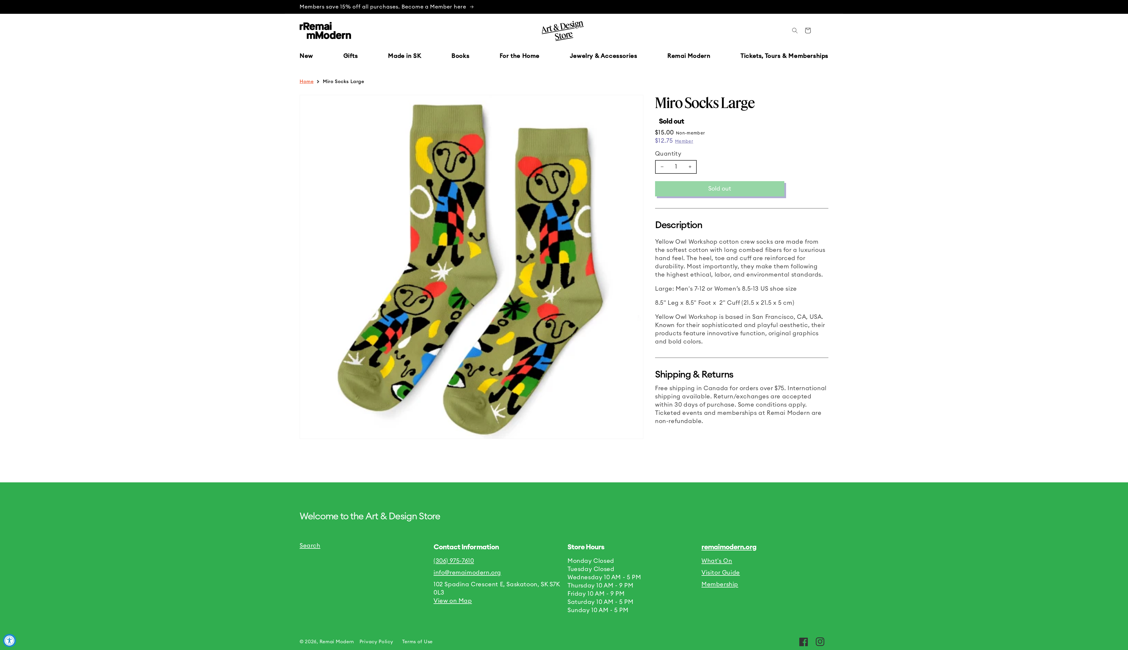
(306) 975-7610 (454, 561)
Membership (719, 584)
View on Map (453, 601)
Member (684, 141)
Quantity (668, 154)
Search (310, 546)
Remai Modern (337, 641)
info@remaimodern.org (467, 573)
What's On (716, 561)
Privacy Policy (376, 641)
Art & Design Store (562, 29)
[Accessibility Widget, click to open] (9, 640)
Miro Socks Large (343, 81)
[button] (350, 56)
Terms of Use (417, 641)
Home (306, 81)
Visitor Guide (720, 573)
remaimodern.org (728, 547)
